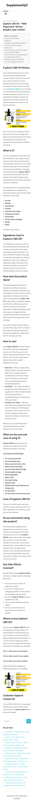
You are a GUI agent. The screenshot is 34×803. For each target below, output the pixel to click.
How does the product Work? (13, 45)
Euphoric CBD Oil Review (12, 38)
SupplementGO (17, 5)
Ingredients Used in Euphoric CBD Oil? (16, 43)
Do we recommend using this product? (16, 55)
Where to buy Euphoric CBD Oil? (15, 59)
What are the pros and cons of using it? (16, 50)
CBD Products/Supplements (10, 21)
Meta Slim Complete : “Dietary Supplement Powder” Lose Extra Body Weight (15, 767)
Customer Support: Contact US (14, 62)
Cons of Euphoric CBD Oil (12, 52)
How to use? (8, 48)
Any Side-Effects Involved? (13, 57)
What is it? (8, 41)
